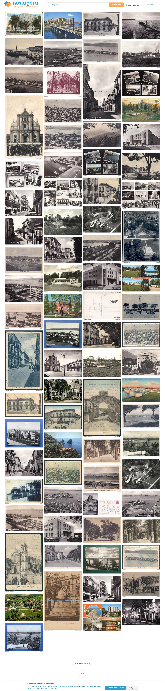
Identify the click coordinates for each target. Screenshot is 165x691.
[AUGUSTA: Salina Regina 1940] (23, 260)
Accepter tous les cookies (115, 688)
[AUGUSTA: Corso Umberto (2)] (102, 191)
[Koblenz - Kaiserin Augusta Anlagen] (141, 531)
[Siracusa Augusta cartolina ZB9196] (62, 472)
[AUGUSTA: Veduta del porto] (102, 248)
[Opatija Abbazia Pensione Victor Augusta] (23, 491)
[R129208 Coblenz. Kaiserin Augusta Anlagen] (102, 451)
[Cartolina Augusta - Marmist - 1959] (102, 559)
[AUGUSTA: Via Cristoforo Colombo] (62, 557)
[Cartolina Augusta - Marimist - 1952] (23, 433)
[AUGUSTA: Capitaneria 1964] (62, 165)
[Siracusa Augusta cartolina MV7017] (62, 418)
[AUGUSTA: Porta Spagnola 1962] (102, 505)
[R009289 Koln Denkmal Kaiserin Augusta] (62, 601)
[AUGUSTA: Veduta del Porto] (23, 518)
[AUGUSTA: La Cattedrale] (23, 127)
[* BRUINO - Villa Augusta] (141, 363)
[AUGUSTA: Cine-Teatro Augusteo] (62, 529)
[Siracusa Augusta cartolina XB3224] (102, 408)
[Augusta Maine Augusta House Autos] (23, 24)
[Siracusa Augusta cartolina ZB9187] (141, 557)
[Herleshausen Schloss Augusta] (62, 391)
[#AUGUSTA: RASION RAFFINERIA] (141, 54)
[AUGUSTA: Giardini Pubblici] (141, 166)
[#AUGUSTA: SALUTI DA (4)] (23, 174)
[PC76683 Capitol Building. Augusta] (141, 110)
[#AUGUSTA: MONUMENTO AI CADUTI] (141, 307)
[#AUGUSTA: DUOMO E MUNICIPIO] (62, 364)
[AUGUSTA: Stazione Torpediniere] (23, 80)
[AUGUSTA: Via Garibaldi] (102, 92)
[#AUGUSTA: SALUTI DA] (141, 83)
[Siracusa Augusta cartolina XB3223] (23, 562)
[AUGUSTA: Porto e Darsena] (23, 316)
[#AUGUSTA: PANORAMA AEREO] (62, 111)
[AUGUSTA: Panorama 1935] (62, 137)
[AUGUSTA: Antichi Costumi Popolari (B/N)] (141, 584)
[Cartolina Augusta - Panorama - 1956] (62, 334)
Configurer (132, 688)
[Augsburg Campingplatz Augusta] (141, 278)
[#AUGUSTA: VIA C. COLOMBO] (62, 250)
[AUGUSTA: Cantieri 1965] (62, 54)
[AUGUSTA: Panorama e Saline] (141, 416)
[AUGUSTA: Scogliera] (141, 25)
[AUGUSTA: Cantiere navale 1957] (141, 504)
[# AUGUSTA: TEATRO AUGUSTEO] (141, 137)
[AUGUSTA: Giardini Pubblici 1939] (102, 530)
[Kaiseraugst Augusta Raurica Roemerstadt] (141, 474)
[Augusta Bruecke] (62, 25)
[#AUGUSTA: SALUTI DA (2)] (62, 193)
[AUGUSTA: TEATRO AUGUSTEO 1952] (102, 292)
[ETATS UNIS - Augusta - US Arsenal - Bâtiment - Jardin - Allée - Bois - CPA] (62, 306)
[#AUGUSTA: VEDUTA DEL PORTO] (23, 289)
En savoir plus (53, 688)
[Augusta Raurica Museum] (62, 278)
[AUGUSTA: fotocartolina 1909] (102, 134)
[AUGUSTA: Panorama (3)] (102, 51)
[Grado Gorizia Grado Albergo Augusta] (102, 617)
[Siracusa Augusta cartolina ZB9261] (23, 405)
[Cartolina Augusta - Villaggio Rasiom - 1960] (23, 637)
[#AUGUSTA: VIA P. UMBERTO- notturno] (141, 612)
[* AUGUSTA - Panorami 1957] (102, 162)
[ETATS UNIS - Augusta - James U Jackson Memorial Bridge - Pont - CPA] (141, 390)
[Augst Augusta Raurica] (62, 222)
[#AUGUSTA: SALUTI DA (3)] (141, 195)
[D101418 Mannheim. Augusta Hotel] (62, 83)
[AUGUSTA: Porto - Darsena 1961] (62, 500)
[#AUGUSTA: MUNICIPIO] (102, 24)
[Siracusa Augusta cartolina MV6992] (23, 361)
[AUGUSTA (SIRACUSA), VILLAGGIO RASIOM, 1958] (141, 444)
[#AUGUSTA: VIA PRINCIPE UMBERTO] (23, 203)
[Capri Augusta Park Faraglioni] (62, 445)
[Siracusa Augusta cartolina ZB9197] (141, 335)
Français (150, 5)
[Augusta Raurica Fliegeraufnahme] (102, 219)
